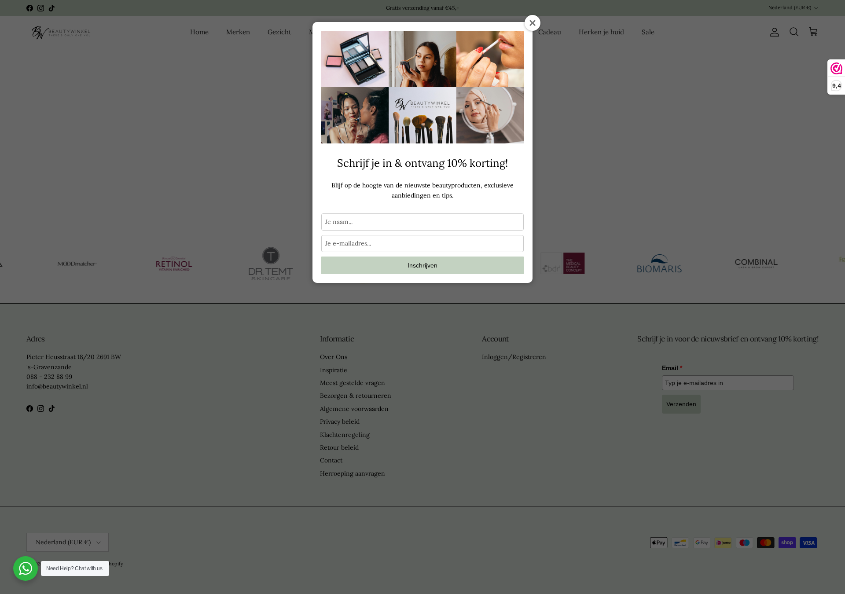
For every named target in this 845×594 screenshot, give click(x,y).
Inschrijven (422, 265)
